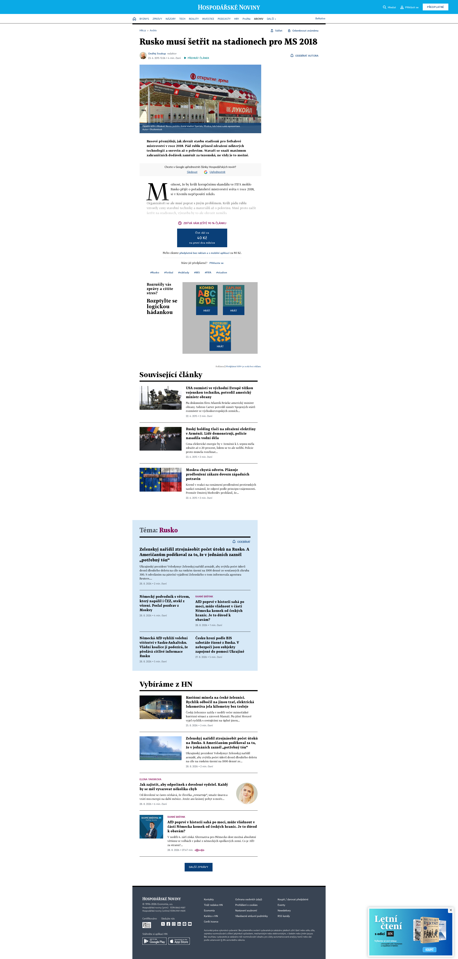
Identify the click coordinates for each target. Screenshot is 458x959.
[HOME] (134, 19)
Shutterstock (156, 130)
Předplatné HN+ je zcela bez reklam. (243, 366)
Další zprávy (198, 866)
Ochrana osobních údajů (248, 899)
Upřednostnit (217, 172)
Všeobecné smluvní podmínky (251, 916)
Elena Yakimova (150, 779)
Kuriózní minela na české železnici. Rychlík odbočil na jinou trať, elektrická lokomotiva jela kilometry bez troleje (220, 702)
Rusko (168, 530)
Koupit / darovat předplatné (293, 899)
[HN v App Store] (179, 941)
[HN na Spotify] (184, 924)
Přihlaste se (216, 262)
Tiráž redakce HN (213, 905)
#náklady (183, 272)
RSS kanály (284, 916)
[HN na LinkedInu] (179, 924)
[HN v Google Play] (154, 941)
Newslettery (284, 910)
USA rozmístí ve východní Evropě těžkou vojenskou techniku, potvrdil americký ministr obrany (219, 393)
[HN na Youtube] (190, 924)
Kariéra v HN (211, 916)
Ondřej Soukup (157, 53)
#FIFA (208, 272)
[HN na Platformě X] (163, 924)
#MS (197, 272)
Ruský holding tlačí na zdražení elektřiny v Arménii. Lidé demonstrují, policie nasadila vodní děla (221, 434)
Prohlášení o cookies (246, 905)
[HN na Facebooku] (168, 924)
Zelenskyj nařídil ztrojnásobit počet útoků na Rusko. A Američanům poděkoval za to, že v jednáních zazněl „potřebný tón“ (194, 555)
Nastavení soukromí (246, 910)
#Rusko (154, 272)
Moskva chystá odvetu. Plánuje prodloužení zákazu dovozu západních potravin (217, 474)
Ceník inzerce (211, 922)
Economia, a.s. (165, 904)
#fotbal (168, 272)
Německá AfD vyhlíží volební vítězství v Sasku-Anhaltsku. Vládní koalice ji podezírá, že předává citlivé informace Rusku (164, 647)
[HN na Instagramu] (174, 924)
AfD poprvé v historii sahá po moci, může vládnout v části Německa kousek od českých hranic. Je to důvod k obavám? (219, 610)
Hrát (206, 310)
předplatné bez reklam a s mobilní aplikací (204, 252)
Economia (209, 910)
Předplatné (435, 6)
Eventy (281, 905)
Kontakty (209, 899)
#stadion (221, 272)
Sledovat (192, 172)
